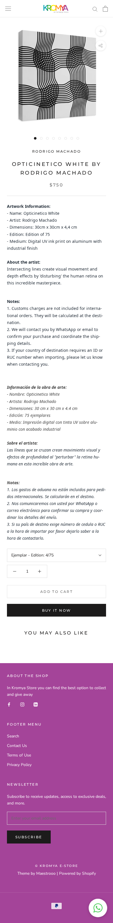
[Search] (95, 8)
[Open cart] (105, 9)
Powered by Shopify (77, 873)
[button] (98, 908)
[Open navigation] (8, 9)
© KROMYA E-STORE (56, 866)
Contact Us (17, 745)
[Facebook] (9, 704)
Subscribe (28, 837)
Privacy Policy (19, 764)
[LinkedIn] (36, 704)
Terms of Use (19, 755)
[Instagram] (22, 704)
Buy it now (56, 610)
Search (13, 736)
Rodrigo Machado (56, 151)
